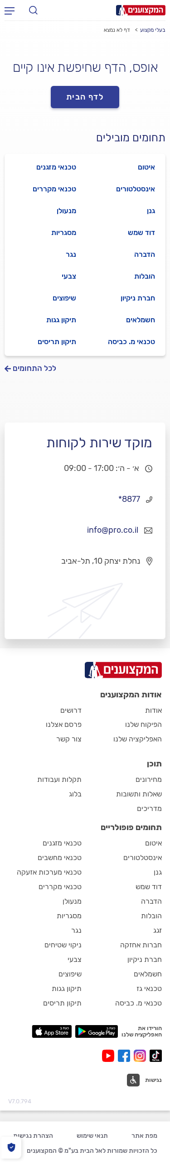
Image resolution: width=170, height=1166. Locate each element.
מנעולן (66, 210)
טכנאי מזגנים (56, 167)
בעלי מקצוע (152, 30)
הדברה (144, 254)
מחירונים (149, 779)
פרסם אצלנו (64, 724)
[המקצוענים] (140, 10)
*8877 (129, 499)
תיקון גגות (61, 319)
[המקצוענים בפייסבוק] (126, 1056)
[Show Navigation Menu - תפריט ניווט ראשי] (10, 10)
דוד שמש (141, 232)
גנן (151, 210)
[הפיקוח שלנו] (11, 1147)
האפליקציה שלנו (137, 739)
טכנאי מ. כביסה (131, 341)
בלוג (75, 794)
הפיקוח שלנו (143, 724)
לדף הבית (85, 97)
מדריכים (149, 808)
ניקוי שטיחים (63, 945)
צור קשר (69, 739)
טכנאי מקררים (54, 189)
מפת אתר (144, 1136)
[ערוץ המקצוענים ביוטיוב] (110, 1056)
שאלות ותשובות (139, 794)
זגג (157, 930)
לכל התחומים (34, 368)
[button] (144, 1080)
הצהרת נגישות (33, 1136)
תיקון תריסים (57, 341)
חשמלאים (140, 319)
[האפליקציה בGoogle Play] (96, 1031)
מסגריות (63, 232)
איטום (146, 167)
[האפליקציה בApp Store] (52, 1031)
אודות (153, 710)
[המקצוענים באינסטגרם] (142, 1056)
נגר (71, 254)
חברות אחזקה (141, 945)
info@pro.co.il (112, 530)
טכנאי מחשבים (60, 857)
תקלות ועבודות (59, 779)
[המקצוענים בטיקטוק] (156, 1056)
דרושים (71, 710)
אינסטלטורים (135, 189)
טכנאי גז (149, 988)
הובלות (144, 276)
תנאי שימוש (92, 1136)
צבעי (69, 276)
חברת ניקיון (138, 298)
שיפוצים (64, 298)
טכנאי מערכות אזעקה (49, 872)
